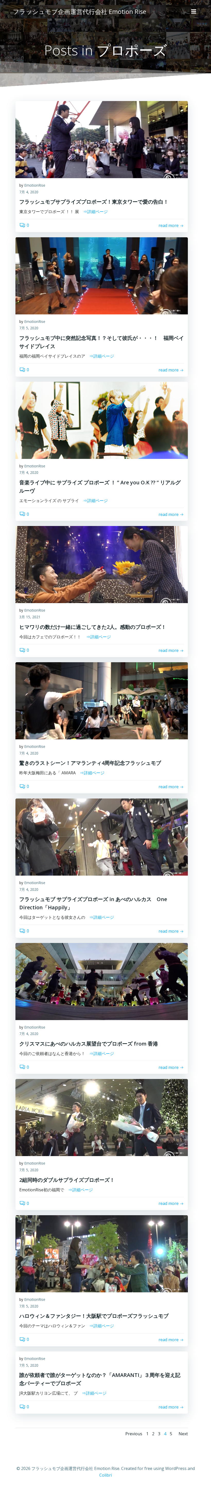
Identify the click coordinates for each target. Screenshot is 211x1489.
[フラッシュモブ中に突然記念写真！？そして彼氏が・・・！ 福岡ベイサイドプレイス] (101, 275)
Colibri (105, 1475)
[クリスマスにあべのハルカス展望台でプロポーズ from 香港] (101, 981)
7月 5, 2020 (28, 327)
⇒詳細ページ (95, 211)
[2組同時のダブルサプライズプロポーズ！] (101, 1117)
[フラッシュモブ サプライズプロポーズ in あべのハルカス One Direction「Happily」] (101, 836)
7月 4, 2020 (28, 191)
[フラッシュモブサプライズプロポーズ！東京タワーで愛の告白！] (101, 139)
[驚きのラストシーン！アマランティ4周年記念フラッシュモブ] (101, 700)
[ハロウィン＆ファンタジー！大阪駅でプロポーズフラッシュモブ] (101, 1253)
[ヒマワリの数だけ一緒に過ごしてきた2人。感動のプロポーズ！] (101, 564)
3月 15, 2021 (29, 616)
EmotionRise (34, 185)
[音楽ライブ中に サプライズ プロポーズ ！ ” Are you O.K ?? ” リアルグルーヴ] (101, 420)
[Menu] (193, 11)
